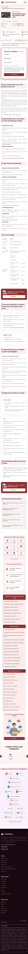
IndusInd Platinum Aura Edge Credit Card (12, 613)
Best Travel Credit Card (9, 683)
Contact (3, 904)
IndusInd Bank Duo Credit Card (10, 616)
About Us (3, 902)
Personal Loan (4, 858)
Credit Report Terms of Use (17, 69)
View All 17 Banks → (6, 894)
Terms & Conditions (8, 71)
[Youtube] (1, 849)
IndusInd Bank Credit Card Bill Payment (12, 657)
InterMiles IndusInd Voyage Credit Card (12, 619)
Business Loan (4, 860)
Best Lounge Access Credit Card (11, 686)
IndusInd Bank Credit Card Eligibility (11, 651)
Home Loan (4, 862)
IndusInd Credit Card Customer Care (11, 654)
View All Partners (14, 558)
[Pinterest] (7, 849)
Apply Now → (14, 296)
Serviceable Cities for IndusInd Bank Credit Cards (14, 632)
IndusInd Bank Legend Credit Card (11, 607)
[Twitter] (5, 849)
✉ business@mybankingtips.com (8, 844)
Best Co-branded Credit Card (10, 695)
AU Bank (3, 891)
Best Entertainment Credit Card (10, 692)
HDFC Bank (4, 879)
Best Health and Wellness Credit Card (12, 706)
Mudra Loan (4, 871)
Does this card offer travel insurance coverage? (11, 520)
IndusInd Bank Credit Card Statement (12, 663)
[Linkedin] (3, 849)
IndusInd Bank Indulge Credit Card (11, 601)
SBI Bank (3, 883)
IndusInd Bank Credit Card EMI (10, 666)
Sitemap (3, 912)
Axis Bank (3, 885)
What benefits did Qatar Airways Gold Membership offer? (11, 515)
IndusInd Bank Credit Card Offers (11, 645)
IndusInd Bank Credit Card (9, 629)
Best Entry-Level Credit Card (10, 704)
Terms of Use (4, 922)
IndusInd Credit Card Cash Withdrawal (12, 660)
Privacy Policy (17, 71)
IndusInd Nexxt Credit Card (9, 622)
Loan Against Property (6, 866)
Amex (2, 889)
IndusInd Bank (4, 7)
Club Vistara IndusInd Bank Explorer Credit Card (14, 639)
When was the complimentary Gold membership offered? (11, 509)
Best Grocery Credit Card (9, 698)
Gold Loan (3, 864)
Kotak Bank (4, 887)
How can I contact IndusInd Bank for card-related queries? (13, 526)
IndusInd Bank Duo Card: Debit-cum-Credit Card (14, 642)
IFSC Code (3, 908)
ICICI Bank (3, 881)
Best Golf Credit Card (8, 700)
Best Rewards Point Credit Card (10, 680)
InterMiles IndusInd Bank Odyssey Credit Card (13, 604)
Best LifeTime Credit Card (9, 689)
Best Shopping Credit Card (9, 674)
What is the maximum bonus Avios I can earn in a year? (13, 503)
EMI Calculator (4, 910)
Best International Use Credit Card (11, 709)
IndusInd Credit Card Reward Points (11, 648)
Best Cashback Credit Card (9, 677)
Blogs (2, 906)
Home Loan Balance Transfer (8, 869)
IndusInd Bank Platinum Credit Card (11, 610)
